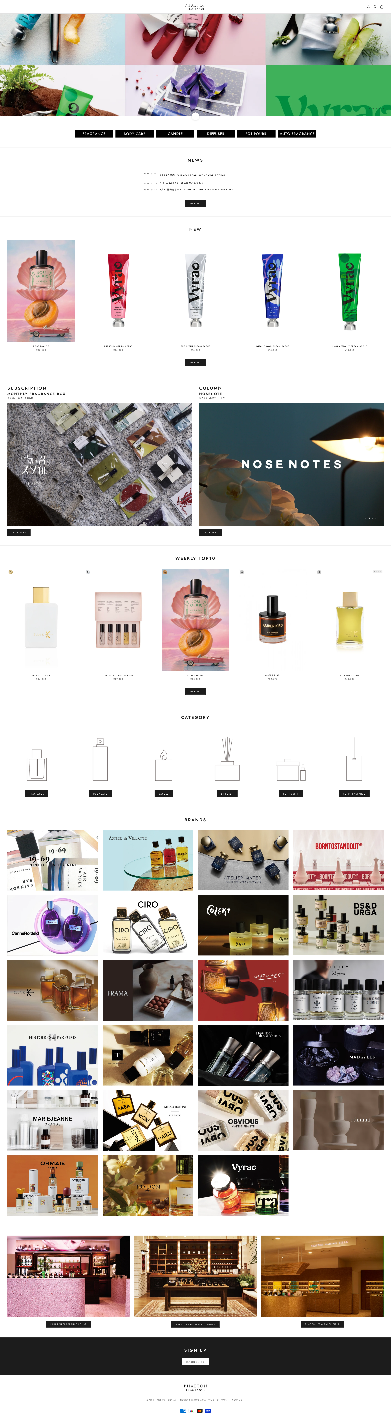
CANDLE (164, 793)
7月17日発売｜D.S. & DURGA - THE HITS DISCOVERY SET (196, 189)
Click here (19, 532)
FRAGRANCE (37, 793)
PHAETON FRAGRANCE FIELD (322, 1324)
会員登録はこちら (195, 1361)
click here (372, 101)
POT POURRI (290, 793)
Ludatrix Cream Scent (118, 346)
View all (195, 362)
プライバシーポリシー (218, 1399)
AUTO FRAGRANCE (354, 793)
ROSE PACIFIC (41, 346)
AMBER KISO (272, 675)
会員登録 (161, 1399)
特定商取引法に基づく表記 (193, 1399)
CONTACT (172, 1399)
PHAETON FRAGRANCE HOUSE (68, 1324)
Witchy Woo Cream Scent (272, 346)
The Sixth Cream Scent (195, 346)
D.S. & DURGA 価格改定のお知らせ (182, 183)
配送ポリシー (238, 1399)
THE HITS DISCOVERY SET (118, 675)
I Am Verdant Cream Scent (350, 346)
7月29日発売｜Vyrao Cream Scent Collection (192, 175)
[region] (195, 65)
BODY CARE (100, 793)
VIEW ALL (195, 203)
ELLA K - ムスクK (41, 675)
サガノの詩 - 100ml (349, 675)
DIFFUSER (227, 793)
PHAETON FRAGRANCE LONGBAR (195, 1324)
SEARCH (150, 1399)
